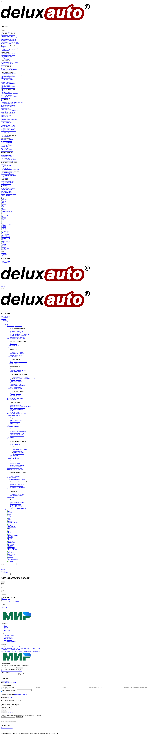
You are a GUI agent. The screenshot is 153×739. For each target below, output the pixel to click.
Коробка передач (5, 121)
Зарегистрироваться (10, 682)
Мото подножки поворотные (8, 194)
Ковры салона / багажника (8, 112)
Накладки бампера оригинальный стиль (11, 102)
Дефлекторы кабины (6, 78)
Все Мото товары (5, 195)
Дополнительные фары (7, 182)
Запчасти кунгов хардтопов (8, 40)
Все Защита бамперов (6, 109)
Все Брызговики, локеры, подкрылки (11, 47)
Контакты (6, 628)
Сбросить (10, 712)
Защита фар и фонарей (7, 79)
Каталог (3, 29)
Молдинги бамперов (6, 101)
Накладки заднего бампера (8, 103)
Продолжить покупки (7, 728)
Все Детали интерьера (7, 63)
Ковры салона (4, 118)
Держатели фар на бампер (8, 53)
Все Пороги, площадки (7, 145)
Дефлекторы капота (6, 90)
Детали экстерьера (6, 65)
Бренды (3, 197)
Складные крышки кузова (8, 128)
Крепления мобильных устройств (10, 169)
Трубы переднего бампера (8, 105)
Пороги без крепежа (6, 142)
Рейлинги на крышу (6, 156)
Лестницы (3, 80)
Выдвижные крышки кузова (8, 125)
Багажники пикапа (6, 154)
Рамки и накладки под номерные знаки (11, 75)
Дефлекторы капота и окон (8, 88)
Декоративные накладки (7, 70)
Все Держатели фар (6, 58)
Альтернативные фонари (7, 181)
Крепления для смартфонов (8, 175)
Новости (6, 627)
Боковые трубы (5, 146)
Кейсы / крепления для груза (8, 39)
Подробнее (4, 607)
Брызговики (4, 46)
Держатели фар (5, 50)
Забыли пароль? (5, 681)
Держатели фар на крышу (8, 55)
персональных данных (20, 694)
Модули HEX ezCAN (6, 192)
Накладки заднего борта (7, 36)
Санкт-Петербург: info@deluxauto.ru (30, 651)
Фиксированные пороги (7, 139)
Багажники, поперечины (7, 155)
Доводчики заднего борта (8, 35)
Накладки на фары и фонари (8, 73)
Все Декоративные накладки (8, 76)
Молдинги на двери (6, 82)
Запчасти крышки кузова (7, 129)
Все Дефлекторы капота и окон (9, 93)
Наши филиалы (5, 262)
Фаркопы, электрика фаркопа (9, 161)
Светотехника (4, 178)
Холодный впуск (5, 168)
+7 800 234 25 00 (5, 261)
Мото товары (4, 185)
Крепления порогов (6, 143)
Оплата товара (8, 637)
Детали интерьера (5, 59)
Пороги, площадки (6, 136)
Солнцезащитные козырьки (8, 159)
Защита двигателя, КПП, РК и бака (10, 111)
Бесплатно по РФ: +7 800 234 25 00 (10, 651)
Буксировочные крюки (7, 68)
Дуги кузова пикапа (6, 95)
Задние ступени (5, 148)
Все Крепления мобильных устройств (11, 176)
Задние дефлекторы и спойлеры (9, 96)
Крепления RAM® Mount (8, 172)
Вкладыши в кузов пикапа (8, 49)
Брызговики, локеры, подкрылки (10, 43)
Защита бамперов (5, 98)
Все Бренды (7, 630)
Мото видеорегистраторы (8, 188)
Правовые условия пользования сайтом (11, 671)
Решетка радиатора (6, 85)
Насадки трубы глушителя (8, 83)
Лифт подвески (5, 132)
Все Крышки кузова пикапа (8, 131)
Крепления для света (6, 56)
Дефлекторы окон (5, 92)
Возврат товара (8, 640)
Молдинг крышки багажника (9, 69)
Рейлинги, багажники (7, 151)
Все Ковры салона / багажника (9, 119)
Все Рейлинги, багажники (8, 158)
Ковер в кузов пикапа (6, 115)
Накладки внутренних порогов (9, 62)
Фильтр (3, 581)
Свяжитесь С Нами (9, 635)
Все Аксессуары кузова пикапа (9, 42)
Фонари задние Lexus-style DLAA (10, 601)
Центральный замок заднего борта (10, 37)
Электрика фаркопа (6, 165)
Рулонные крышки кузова (8, 126)
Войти (10, 697)
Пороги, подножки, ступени (8, 133)
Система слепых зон (6, 189)
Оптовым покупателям (10, 641)
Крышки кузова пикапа (7, 122)
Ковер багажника (5, 116)
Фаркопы (3, 164)
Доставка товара (8, 638)
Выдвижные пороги (6, 141)
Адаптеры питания (6, 191)
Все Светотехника (6, 184)
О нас (5, 626)
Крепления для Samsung (7, 174)
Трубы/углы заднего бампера (8, 106)
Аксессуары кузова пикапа (8, 32)
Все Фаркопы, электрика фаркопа (10, 166)
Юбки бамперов (5, 108)
